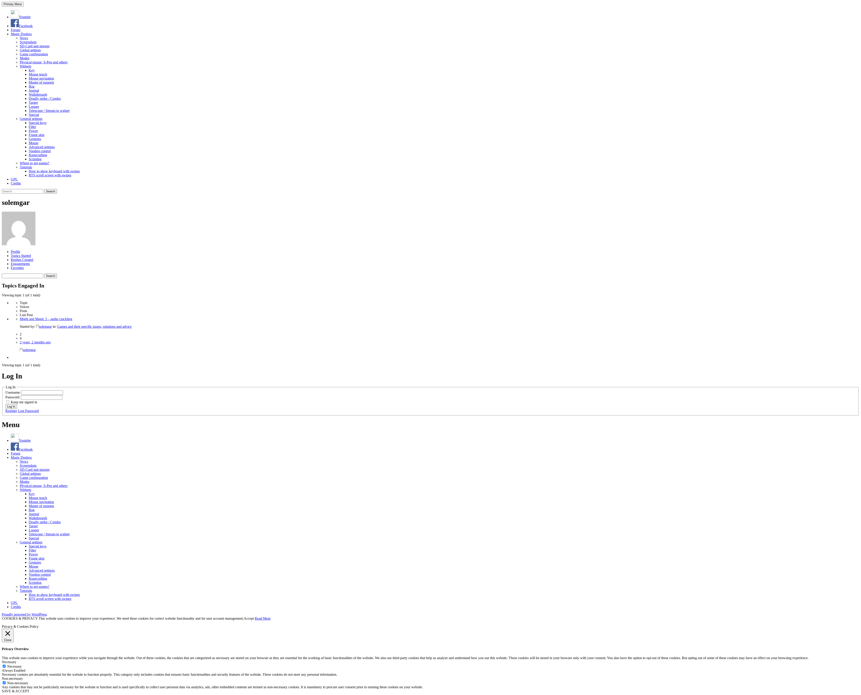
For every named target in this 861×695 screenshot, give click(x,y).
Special (34, 115)
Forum (15, 30)
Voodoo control (40, 151)
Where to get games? (34, 163)
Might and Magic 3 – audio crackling (46, 319)
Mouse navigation (41, 78)
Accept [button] (249, 618)
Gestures (35, 139)
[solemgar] (18, 244)
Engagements (20, 264)
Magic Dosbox (21, 34)
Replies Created (22, 260)
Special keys (37, 123)
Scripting (35, 159)
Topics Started (21, 256)
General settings (31, 119)
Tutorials (26, 167)
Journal (34, 90)
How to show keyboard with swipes (54, 171)
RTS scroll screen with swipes (50, 175)
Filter (32, 127)
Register (11, 411)
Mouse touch (38, 74)
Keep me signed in (24, 402)
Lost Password (28, 411)
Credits (16, 183)
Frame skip (36, 135)
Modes (24, 58)
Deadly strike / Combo (45, 98)
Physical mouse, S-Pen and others (43, 62)
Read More (263, 618)
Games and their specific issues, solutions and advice (94, 326)
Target (33, 102)
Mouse (33, 143)
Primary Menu (13, 4)
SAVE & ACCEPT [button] (15, 691)
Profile (15, 252)
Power (33, 131)
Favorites (17, 268)
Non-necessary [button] (12, 678)
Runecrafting (38, 155)
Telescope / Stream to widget (49, 111)
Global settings (30, 50)
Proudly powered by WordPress (24, 614)
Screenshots (28, 42)
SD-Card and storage (35, 46)
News (24, 38)
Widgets (25, 66)
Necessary (14, 666)
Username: (13, 392)
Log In (11, 406)
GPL (14, 179)
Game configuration (34, 54)
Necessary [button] (9, 662)
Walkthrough (38, 94)
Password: (13, 397)
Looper (34, 107)
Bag (32, 86)
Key (32, 70)
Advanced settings (42, 147)
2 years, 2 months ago (35, 342)
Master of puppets (41, 82)
